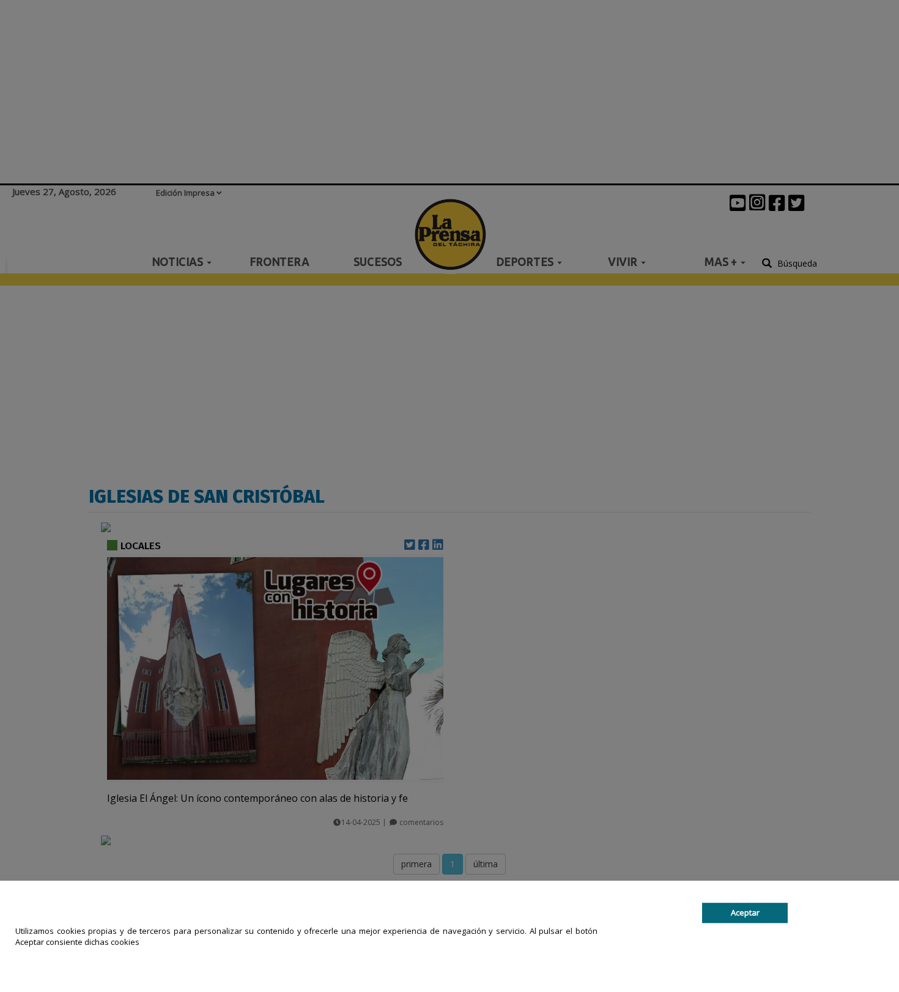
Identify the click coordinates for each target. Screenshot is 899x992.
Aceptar (745, 912)
